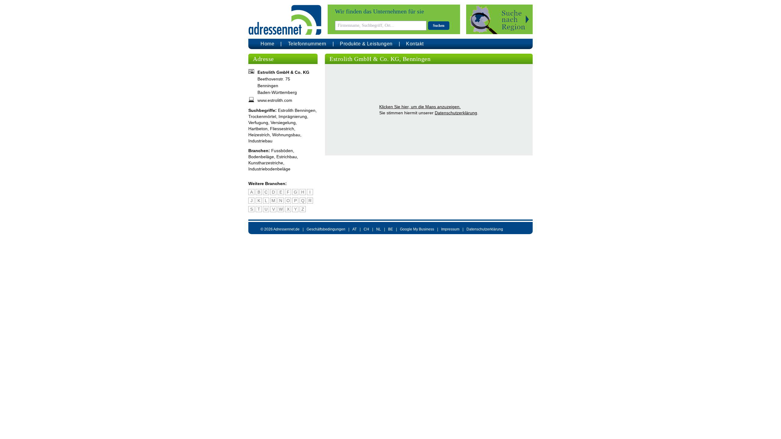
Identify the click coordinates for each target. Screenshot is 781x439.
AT (354, 229)
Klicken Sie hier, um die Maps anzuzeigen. (420, 106)
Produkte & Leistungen (366, 43)
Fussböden (282, 150)
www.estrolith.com (274, 100)
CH (366, 229)
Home (267, 43)
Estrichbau (286, 156)
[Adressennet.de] (285, 20)
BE (390, 229)
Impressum (450, 229)
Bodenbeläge (261, 156)
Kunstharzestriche (265, 162)
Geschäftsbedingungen (326, 229)
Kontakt (415, 43)
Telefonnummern (307, 43)
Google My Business (417, 229)
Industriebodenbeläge (269, 168)
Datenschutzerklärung (456, 112)
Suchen (438, 25)
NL (378, 229)
